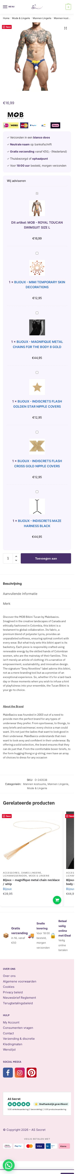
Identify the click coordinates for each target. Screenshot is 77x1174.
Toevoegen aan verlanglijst (53, 820)
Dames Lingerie (31, 872)
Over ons (9, 976)
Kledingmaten (12, 1044)
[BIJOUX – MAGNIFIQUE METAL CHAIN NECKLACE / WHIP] (31, 840)
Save (8, 26)
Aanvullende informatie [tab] (20, 594)
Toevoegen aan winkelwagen (46, 560)
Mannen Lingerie (42, 18)
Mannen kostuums (64, 18)
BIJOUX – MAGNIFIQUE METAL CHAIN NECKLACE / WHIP (31, 882)
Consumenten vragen (18, 1028)
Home (6, 18)
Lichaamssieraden (15, 875)
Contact (8, 1033)
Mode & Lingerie (21, 18)
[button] (66, 28)
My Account (11, 1022)
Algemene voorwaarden (19, 981)
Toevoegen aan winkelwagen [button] (57, 900)
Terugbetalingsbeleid (18, 1003)
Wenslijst (9, 1049)
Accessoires (11, 872)
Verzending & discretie (19, 1038)
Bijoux (7, 889)
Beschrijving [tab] (12, 584)
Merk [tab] (6, 604)
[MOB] (15, 116)
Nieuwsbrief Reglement (19, 997)
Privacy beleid (13, 992)
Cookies (8, 987)
